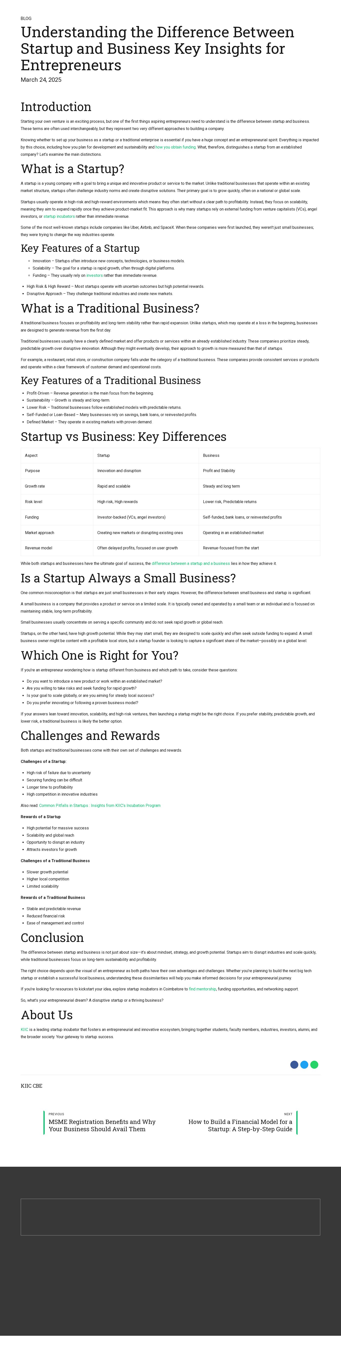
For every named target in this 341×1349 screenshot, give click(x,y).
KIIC (24, 1029)
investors (94, 275)
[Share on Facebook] (294, 1065)
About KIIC (107, 1273)
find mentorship (202, 989)
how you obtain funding (176, 147)
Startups (182, 1273)
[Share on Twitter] (304, 1065)
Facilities (105, 1299)
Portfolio (182, 1286)
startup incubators (59, 216)
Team (102, 1286)
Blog (26, 18)
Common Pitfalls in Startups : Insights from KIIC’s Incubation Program (100, 805)
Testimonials (185, 1313)
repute (279, 1265)
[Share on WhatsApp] (314, 1065)
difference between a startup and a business (191, 563)
